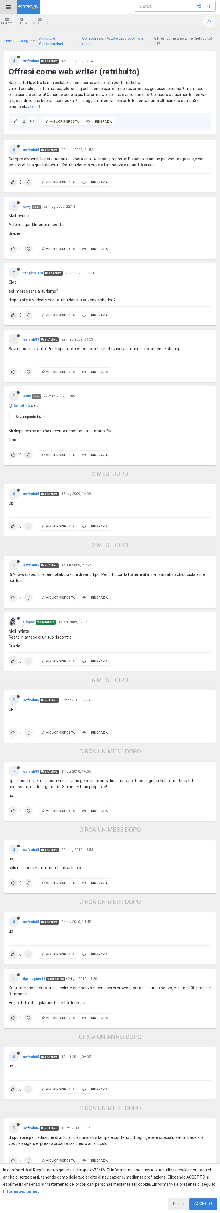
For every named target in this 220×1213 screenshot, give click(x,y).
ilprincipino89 (34, 979)
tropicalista (33, 273)
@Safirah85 (19, 405)
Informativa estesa (21, 1191)
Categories (39, 23)
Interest (21, 23)
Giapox (29, 622)
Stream (6, 23)
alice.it (34, 106)
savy (27, 207)
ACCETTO (203, 1204)
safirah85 (31, 61)
